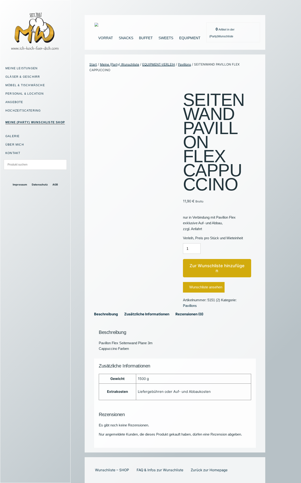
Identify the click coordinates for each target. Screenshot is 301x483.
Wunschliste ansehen (205, 287)
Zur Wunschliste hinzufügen (217, 268)
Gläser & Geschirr (22, 76)
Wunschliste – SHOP (112, 470)
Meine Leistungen (21, 68)
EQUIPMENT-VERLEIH (158, 64)
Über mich (14, 144)
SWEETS (165, 38)
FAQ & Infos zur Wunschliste (160, 470)
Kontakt (12, 153)
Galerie (12, 136)
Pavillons (184, 64)
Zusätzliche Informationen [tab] (146, 314)
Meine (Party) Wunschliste (119, 64)
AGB (55, 184)
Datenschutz (40, 184)
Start (93, 64)
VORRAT (105, 38)
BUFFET (146, 38)
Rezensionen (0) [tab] (189, 314)
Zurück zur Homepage (209, 470)
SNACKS (126, 38)
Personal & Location (24, 93)
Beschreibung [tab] (106, 314)
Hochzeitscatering (23, 110)
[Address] (31, 176)
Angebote (14, 102)
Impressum (20, 184)
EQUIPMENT (189, 38)
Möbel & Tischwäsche (25, 85)
